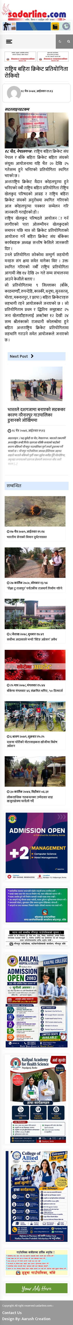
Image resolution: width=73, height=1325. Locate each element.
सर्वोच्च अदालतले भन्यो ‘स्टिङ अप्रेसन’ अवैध (32, 640)
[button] (60, 41)
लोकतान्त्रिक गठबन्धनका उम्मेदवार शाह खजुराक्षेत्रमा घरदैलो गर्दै (30, 799)
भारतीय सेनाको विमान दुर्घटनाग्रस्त (27, 537)
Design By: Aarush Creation (26, 1319)
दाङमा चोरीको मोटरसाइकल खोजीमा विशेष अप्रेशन (32, 744)
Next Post (19, 356)
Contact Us (12, 1313)
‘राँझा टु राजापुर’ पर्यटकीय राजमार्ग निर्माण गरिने (34, 588)
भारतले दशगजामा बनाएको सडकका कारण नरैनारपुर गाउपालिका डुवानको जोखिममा (36, 415)
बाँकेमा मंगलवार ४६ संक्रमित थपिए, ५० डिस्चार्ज (35, 691)
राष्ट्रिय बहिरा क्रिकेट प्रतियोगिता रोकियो (36, 72)
